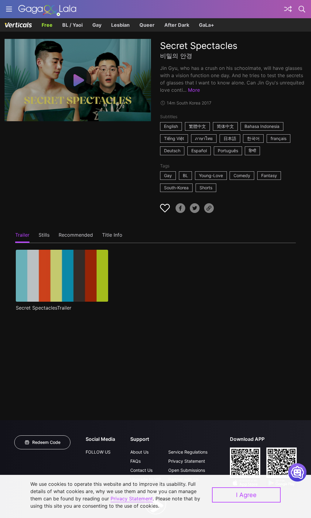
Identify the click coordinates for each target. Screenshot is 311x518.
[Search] (302, 9)
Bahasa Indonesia (261, 126)
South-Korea (176, 187)
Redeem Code (46, 442)
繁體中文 (197, 126)
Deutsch (172, 150)
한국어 (253, 138)
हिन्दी (252, 150)
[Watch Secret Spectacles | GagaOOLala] (47, 9)
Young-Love (211, 175)
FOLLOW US (98, 452)
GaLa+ (206, 25)
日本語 (230, 138)
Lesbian (120, 25)
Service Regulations (187, 452)
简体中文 (225, 126)
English (171, 126)
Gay (96, 25)
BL (185, 175)
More (194, 90)
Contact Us (141, 470)
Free (47, 25)
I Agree (246, 495)
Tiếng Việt (174, 138)
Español (199, 150)
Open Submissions (186, 470)
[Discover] (288, 9)
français (278, 138)
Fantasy (269, 175)
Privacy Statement (186, 461)
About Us (139, 452)
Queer (147, 25)
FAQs (135, 461)
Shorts (206, 187)
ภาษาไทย (204, 138)
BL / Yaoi (72, 25)
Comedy (242, 175)
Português (228, 150)
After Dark (176, 25)
